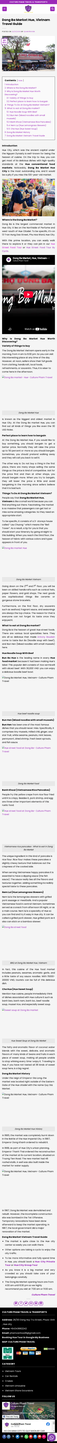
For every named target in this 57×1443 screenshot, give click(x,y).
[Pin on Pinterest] (36, 1303)
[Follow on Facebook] (4, 1437)
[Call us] (26, 1437)
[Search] (52, 9)
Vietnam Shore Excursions (19, 1390)
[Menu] (4, 9)
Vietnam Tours (13, 1371)
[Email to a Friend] (31, 1303)
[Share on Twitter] (26, 1303)
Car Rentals (11, 1376)
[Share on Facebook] (21, 1303)
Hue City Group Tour (26, 1265)
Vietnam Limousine (15, 1385)
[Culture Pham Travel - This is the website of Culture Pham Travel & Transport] (29, 9)
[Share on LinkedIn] (41, 1303)
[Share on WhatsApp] (16, 1303)
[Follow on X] (13, 1437)
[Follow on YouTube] (39, 1437)
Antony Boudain (46, 637)
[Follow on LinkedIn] (35, 1437)
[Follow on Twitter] (17, 1437)
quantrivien (29, 31)
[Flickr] (44, 1437)
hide (20, 80)
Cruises (9, 1381)
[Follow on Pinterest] (31, 1437)
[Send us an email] (22, 1437)
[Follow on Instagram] (9, 1437)
